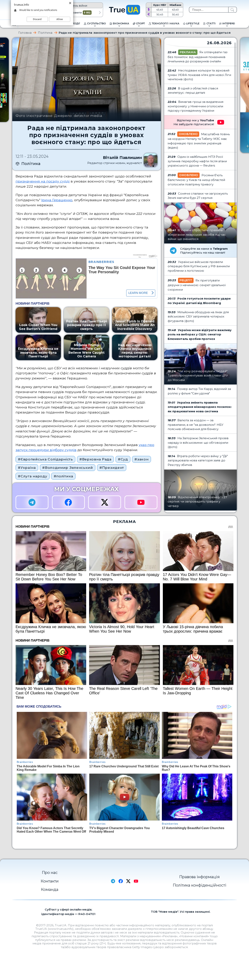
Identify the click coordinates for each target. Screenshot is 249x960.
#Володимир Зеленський (67, 467)
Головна (25, 32)
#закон (141, 459)
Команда (49, 889)
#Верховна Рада (95, 459)
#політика (63, 476)
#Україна (27, 467)
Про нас (50, 872)
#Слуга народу (32, 476)
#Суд (123, 459)
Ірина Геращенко (56, 200)
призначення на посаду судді (43, 181)
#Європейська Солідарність (45, 459)
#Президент (111, 467)
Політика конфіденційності (199, 885)
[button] (100, 12)
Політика (45, 32)
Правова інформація (199, 876)
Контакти (50, 881)
